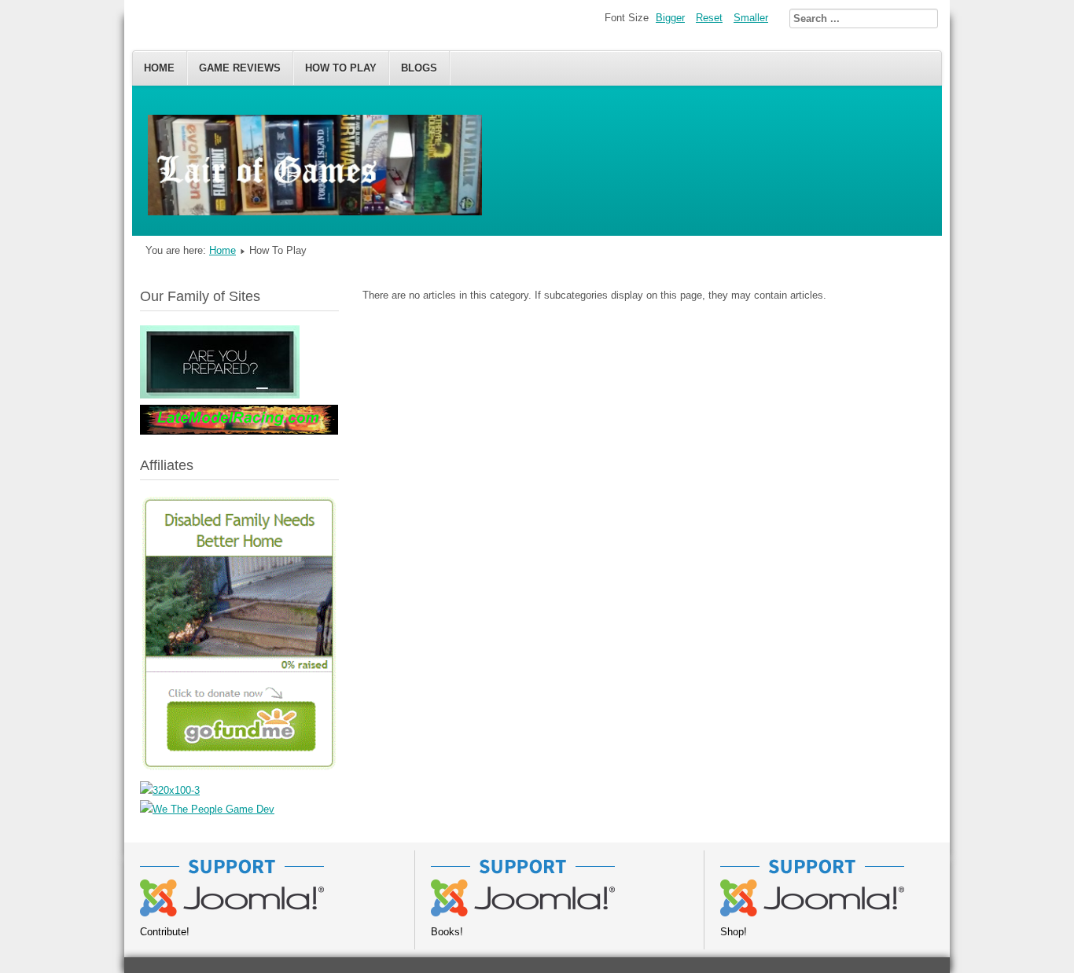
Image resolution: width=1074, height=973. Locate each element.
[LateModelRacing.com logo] (239, 431)
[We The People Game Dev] (207, 809)
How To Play (341, 68)
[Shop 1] (523, 913)
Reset (709, 18)
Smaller (751, 18)
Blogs (419, 68)
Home (159, 68)
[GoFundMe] (239, 771)
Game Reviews (240, 68)
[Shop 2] (812, 913)
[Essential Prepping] (220, 395)
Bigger (670, 18)
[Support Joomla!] (232, 913)
